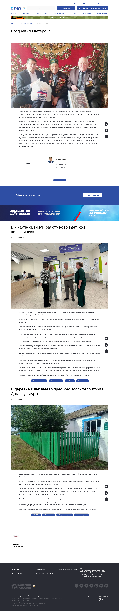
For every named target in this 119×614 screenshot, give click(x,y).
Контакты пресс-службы (44, 573)
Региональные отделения (67, 569)
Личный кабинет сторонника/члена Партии (92, 8)
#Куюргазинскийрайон (64, 515)
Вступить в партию (102, 13)
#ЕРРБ (70, 380)
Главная (13, 23)
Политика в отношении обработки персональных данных (28, 603)
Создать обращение (92, 195)
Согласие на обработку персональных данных (24, 605)
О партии (13, 13)
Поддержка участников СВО (59, 17)
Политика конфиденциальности (20, 602)
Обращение (66, 8)
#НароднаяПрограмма (39, 380)
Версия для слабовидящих (100, 3)
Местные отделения (59, 13)
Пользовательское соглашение (20, 600)
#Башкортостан (82, 380)
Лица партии (26, 13)
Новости (32, 23)
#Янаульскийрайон (56, 380)
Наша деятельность (41, 13)
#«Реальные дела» (81, 515)
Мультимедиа (87, 13)
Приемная (74, 13)
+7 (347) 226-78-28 (92, 571)
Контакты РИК (17, 573)
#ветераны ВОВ (59, 180)
